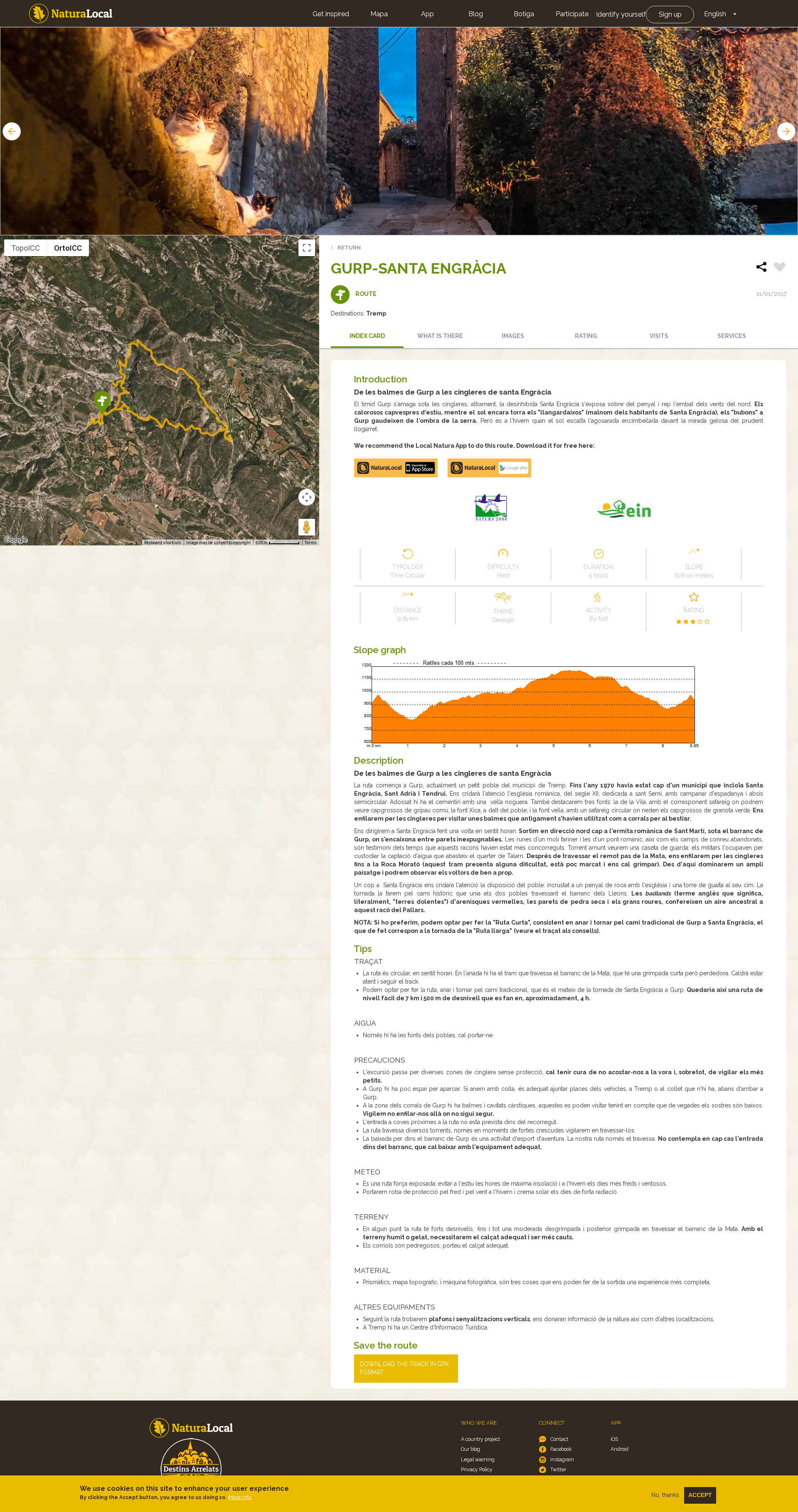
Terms (311, 542)
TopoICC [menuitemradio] (25, 248)
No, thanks (665, 1495)
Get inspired (331, 14)
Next (787, 131)
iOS (614, 1439)
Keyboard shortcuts (162, 542)
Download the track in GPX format (404, 1368)
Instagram (562, 1459)
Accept (700, 1495)
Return (349, 247)
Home (70, 13)
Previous (10, 131)
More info (239, 1497)
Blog (475, 14)
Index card (367, 336)
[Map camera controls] (306, 497)
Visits (659, 336)
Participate (572, 14)
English (715, 14)
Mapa (379, 14)
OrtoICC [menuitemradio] (68, 248)
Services (731, 336)
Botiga (524, 14)
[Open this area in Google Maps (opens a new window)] (16, 540)
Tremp (376, 313)
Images (513, 336)
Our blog (470, 1449)
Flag (779, 268)
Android (619, 1449)
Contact (559, 1439)
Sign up (670, 14)
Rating (586, 336)
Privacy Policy (477, 1469)
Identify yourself (621, 14)
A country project (480, 1439)
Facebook (561, 1449)
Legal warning (478, 1459)
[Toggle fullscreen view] (306, 247)
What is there (440, 336)
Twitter (558, 1469)
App (427, 14)
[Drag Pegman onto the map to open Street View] (306, 527)
